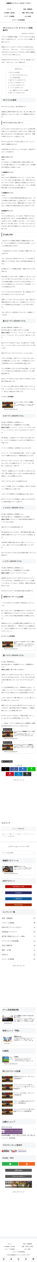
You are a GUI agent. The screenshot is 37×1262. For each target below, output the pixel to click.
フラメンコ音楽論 (7, 761)
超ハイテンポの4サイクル (17, 92)
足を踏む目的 (16, 77)
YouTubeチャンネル (18, 886)
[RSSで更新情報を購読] (27, 1164)
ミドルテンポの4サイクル (17, 85)
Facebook (18, 892)
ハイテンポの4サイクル (16, 87)
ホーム (9, 1244)
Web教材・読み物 (10, 1246)
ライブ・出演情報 (10, 1249)
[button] (27, 774)
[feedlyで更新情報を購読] (10, 1164)
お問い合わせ (18, 1170)
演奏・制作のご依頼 (27, 1246)
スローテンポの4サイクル (17, 82)
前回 (16, 36)
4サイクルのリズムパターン (20, 75)
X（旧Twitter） (18, 898)
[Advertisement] (18, 799)
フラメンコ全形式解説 (18, 1251)
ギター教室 (27, 1249)
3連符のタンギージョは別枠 (20, 90)
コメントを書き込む (18, 828)
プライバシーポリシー (18, 1176)
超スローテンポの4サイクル (18, 80)
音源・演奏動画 (27, 1244)
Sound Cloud (18, 904)
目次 (16, 69)
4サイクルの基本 (15, 72)
